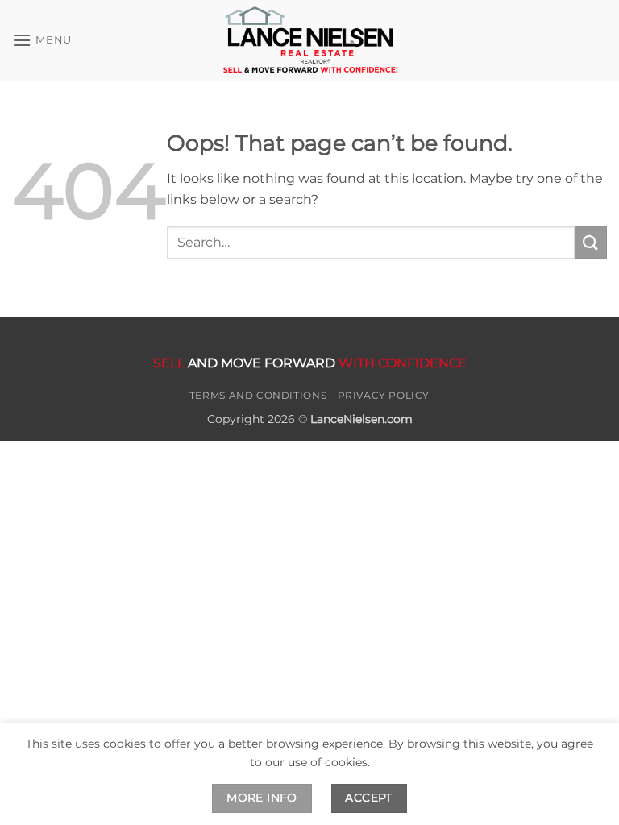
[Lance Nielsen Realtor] (309, 39)
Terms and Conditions (257, 395)
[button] (42, 40)
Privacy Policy (384, 395)
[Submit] (591, 242)
